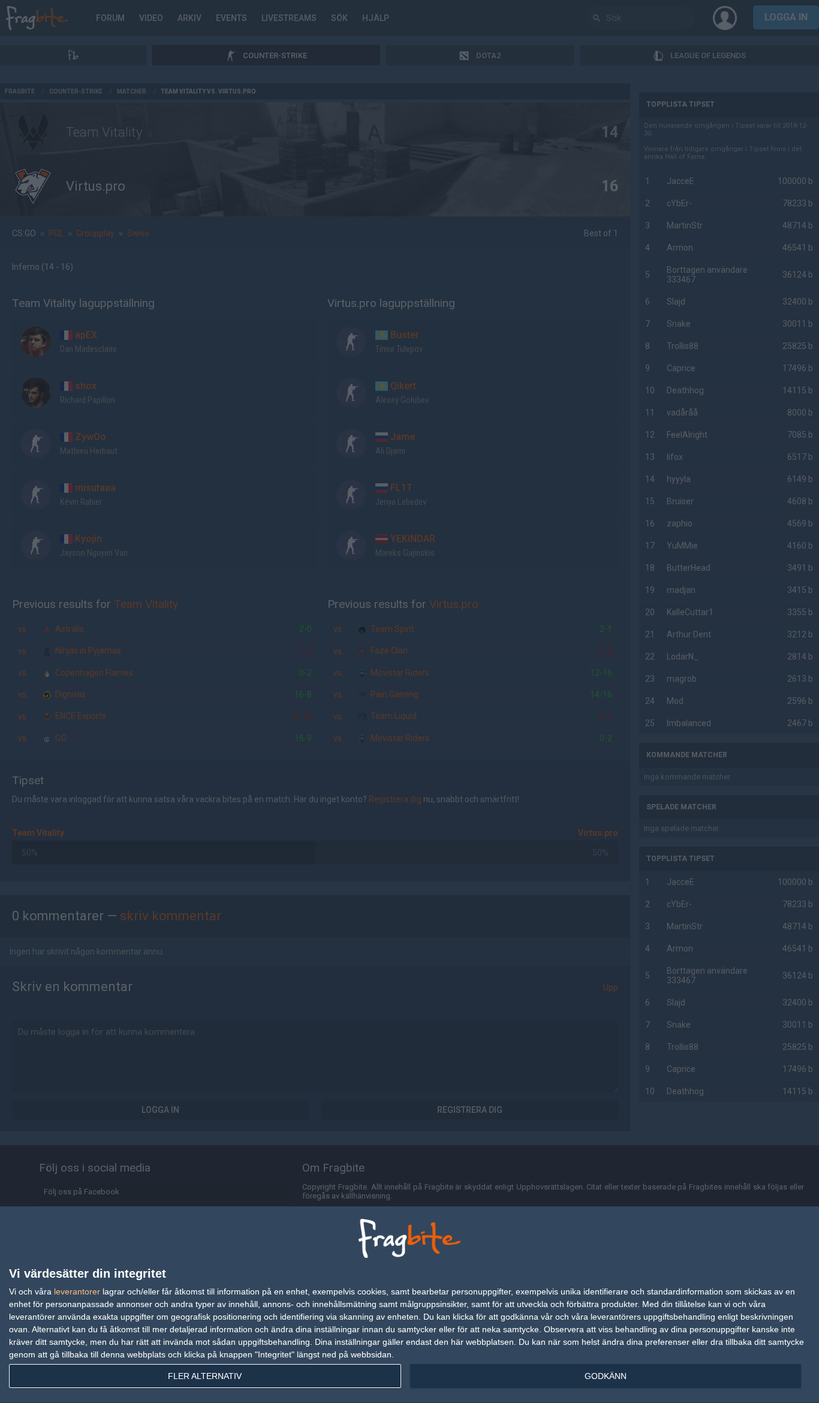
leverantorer (77, 1291)
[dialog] (409, 1305)
